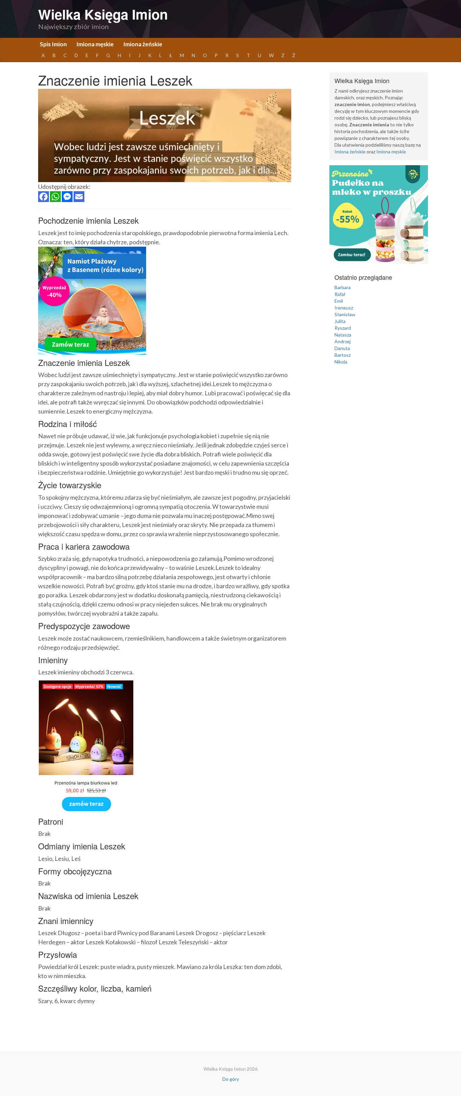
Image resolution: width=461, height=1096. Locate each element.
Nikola (340, 362)
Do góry (230, 1079)
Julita (340, 321)
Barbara (342, 287)
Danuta (342, 348)
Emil (338, 301)
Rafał (340, 294)
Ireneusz (343, 307)
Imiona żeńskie (142, 44)
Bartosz (342, 355)
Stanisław (344, 314)
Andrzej (342, 341)
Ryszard (342, 328)
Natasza (342, 335)
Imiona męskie (95, 44)
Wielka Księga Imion (103, 14)
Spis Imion (53, 44)
